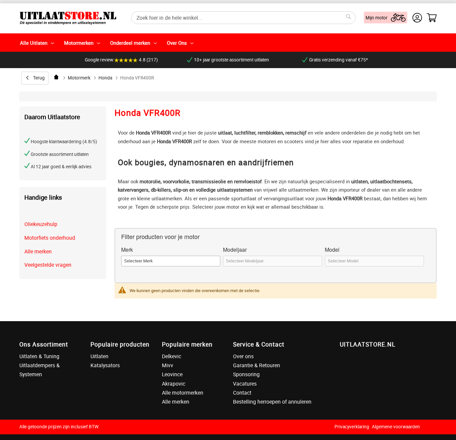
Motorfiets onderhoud (49, 237)
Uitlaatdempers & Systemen (39, 370)
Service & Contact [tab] (258, 344)
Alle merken (38, 251)
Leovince (172, 374)
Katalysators (105, 365)
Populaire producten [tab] (120, 344)
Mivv (167, 365)
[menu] (228, 42)
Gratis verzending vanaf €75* (338, 60)
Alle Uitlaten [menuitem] (33, 42)
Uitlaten (99, 356)
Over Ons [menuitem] (177, 42)
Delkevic (171, 356)
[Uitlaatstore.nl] (67, 17)
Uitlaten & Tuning (39, 356)
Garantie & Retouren (256, 365)
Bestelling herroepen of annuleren (272, 401)
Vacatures (245, 383)
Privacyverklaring (351, 427)
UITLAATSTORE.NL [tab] (367, 344)
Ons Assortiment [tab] (43, 344)
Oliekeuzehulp (40, 224)
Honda (105, 78)
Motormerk (79, 78)
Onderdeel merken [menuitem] (130, 42)
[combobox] (243, 17)
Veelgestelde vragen (47, 264)
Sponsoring (246, 374)
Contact (242, 392)
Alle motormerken (182, 392)
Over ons (243, 356)
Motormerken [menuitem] (78, 42)
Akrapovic (173, 383)
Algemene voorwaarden (396, 427)
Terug (39, 78)
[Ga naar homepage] (57, 76)
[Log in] (417, 18)
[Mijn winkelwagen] (432, 18)
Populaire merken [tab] (187, 344)
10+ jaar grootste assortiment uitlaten (231, 60)
